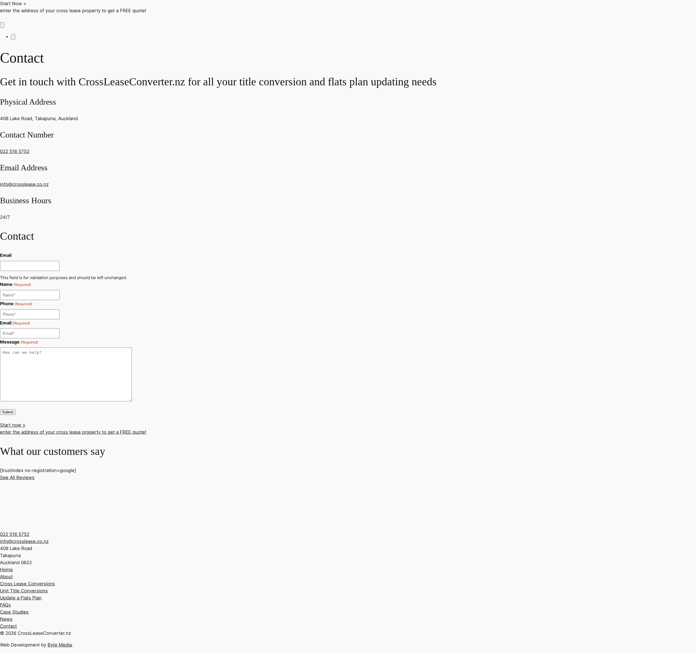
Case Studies (14, 612)
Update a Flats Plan (21, 598)
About (6, 576)
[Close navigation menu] (13, 37)
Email (5, 255)
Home (6, 569)
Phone (16, 303)
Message (19, 342)
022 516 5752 (14, 151)
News (6, 619)
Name (15, 284)
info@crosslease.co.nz (24, 184)
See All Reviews (17, 477)
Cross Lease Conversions (27, 583)
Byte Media (60, 645)
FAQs (5, 605)
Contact (8, 626)
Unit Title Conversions (24, 590)
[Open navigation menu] (2, 25)
